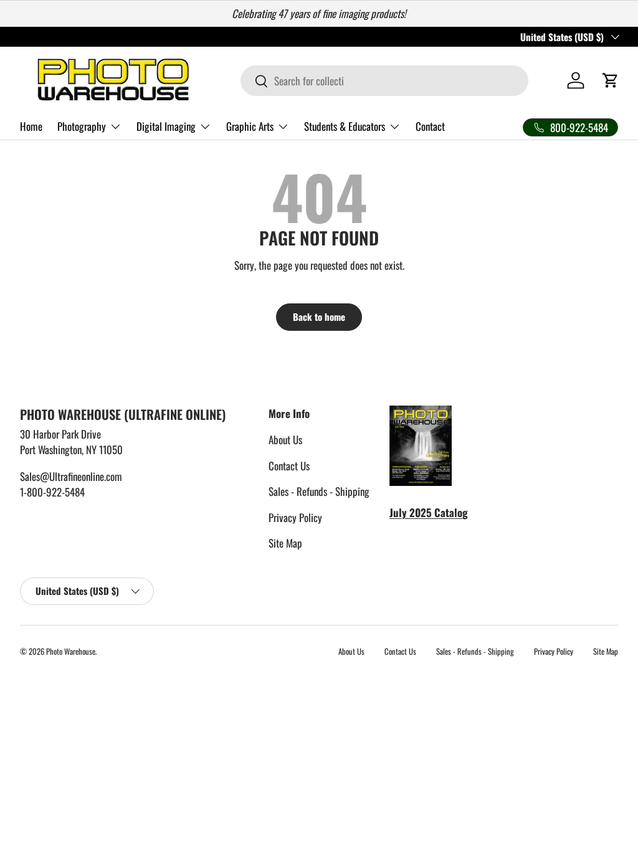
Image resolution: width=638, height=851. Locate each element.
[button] (610, 80)
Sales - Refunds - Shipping (319, 491)
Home (31, 126)
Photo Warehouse (70, 651)
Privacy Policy (295, 517)
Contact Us (289, 465)
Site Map (285, 543)
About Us (285, 439)
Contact (430, 126)
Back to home (319, 316)
